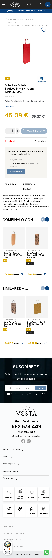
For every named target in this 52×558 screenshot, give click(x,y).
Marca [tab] (27, 189)
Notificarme (16, 172)
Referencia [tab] (29, 184)
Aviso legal (9, 526)
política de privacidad (36, 394)
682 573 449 (26, 426)
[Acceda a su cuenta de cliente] (42, 4)
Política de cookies (12, 539)
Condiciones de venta (14, 533)
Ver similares (40, 141)
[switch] (7, 552)
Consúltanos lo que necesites (26, 436)
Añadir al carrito (36, 131)
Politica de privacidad (13, 546)
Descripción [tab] (11, 184)
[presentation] (43, 219)
